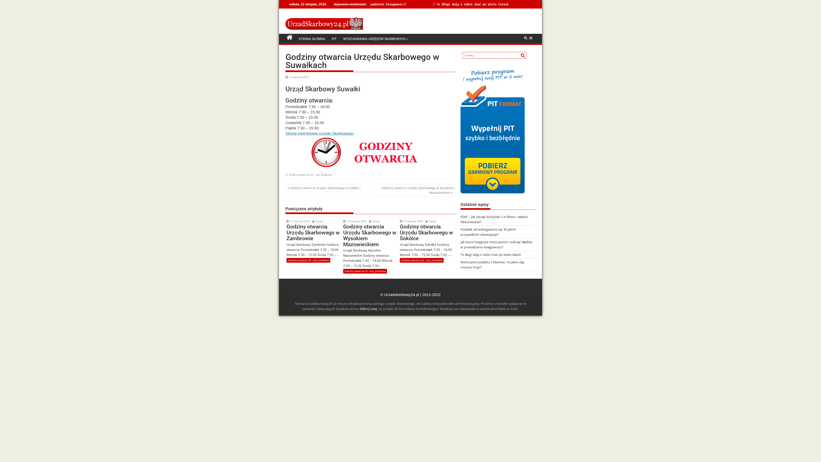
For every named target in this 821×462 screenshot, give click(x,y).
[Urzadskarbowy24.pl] (289, 37)
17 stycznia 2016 (299, 221)
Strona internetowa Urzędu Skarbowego (319, 133)
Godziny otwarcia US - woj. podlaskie (310, 174)
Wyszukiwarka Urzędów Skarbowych (374, 39)
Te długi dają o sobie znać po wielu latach (423, 4)
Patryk (319, 221)
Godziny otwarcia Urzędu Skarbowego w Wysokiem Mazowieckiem (418, 190)
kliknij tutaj (369, 309)
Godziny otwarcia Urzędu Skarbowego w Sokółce (325, 188)
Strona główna (312, 39)
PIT (334, 39)
